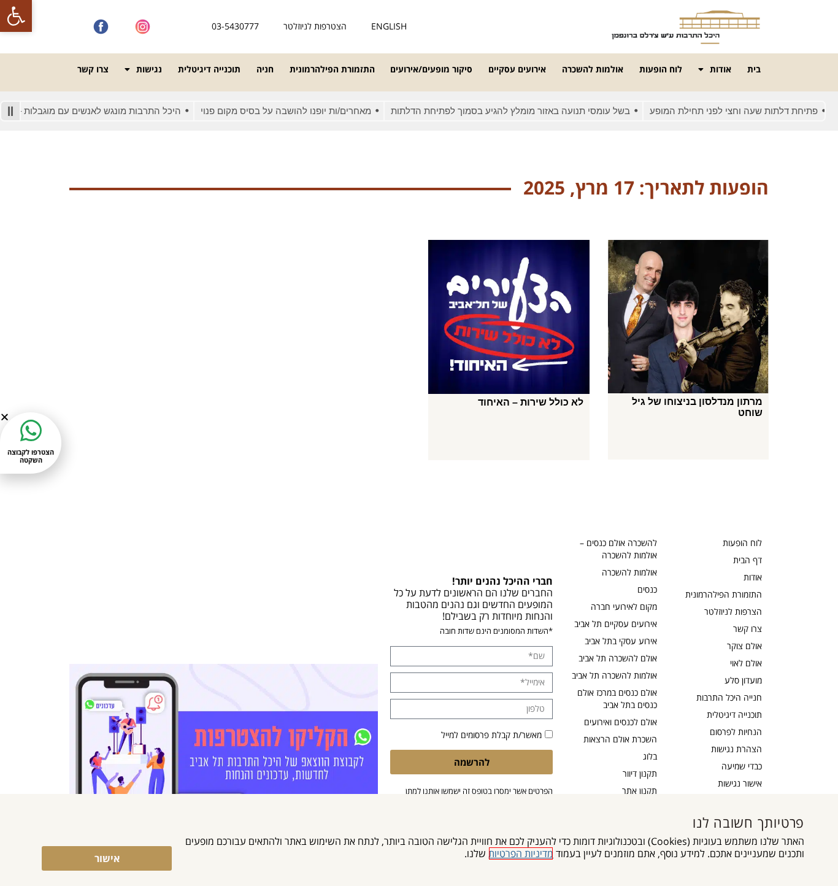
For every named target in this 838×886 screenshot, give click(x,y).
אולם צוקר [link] (744, 646)
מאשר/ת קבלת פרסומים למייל (491, 735)
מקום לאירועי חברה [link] (624, 606)
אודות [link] (720, 69)
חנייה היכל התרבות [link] (729, 697)
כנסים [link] (647, 589)
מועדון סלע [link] (743, 680)
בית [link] (754, 69)
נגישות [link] (149, 69)
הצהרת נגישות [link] (736, 749)
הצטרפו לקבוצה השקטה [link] (30, 455)
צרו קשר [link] (93, 69)
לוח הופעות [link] (660, 69)
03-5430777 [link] (235, 26)
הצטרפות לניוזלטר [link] (315, 26)
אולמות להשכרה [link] (592, 69)
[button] (4, 417)
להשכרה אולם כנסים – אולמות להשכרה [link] (618, 549)
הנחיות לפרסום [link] (736, 732)
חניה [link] (265, 69)
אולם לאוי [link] (746, 663)
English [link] (389, 26)
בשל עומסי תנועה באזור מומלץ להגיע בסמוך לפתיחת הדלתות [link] (525, 111)
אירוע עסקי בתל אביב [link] (621, 641)
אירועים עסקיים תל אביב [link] (615, 624)
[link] (16, 16)
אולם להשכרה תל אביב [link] (618, 658)
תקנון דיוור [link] (640, 773)
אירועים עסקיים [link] (517, 69)
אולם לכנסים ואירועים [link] (620, 722)
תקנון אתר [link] (639, 790)
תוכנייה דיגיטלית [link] (209, 69)
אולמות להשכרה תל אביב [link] (614, 675)
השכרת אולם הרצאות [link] (620, 739)
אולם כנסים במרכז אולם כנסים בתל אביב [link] (617, 699)
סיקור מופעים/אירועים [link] (431, 69)
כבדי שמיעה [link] (741, 766)
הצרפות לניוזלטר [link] (733, 611)
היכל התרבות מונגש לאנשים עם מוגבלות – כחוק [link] (103, 111)
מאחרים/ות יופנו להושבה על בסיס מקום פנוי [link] (300, 111)
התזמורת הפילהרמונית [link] (332, 69)
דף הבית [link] (747, 560)
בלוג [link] (650, 756)
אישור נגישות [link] (740, 783)
